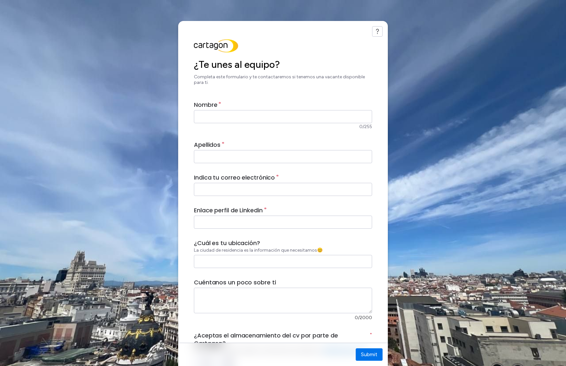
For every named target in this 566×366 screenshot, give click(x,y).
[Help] (377, 31)
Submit (369, 354)
